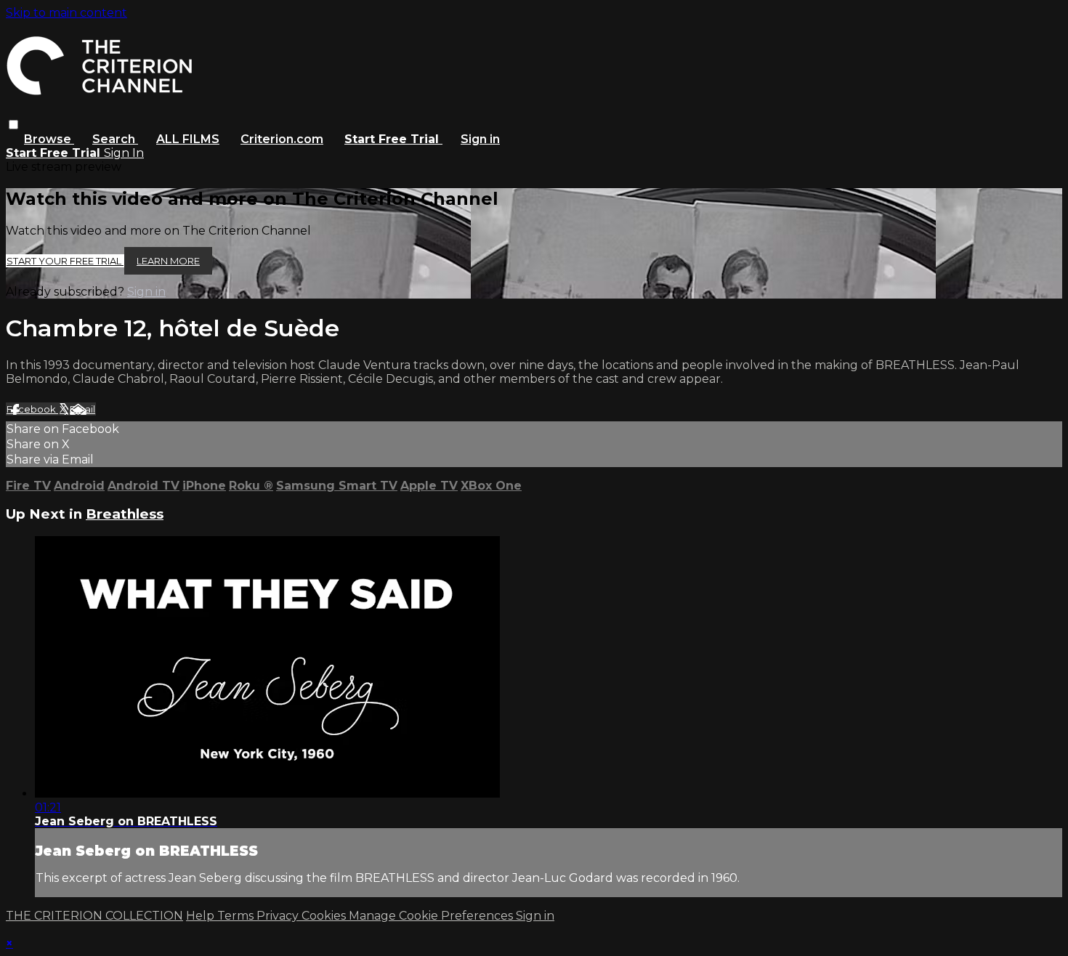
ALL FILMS (187, 139)
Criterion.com (281, 139)
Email (82, 409)
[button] (13, 124)
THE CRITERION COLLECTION (94, 916)
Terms (236, 916)
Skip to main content (66, 13)
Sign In (124, 153)
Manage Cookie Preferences (432, 916)
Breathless (124, 514)
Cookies (325, 916)
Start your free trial (65, 261)
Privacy (279, 916)
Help (201, 916)
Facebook (32, 409)
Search (115, 139)
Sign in (480, 139)
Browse (49, 139)
